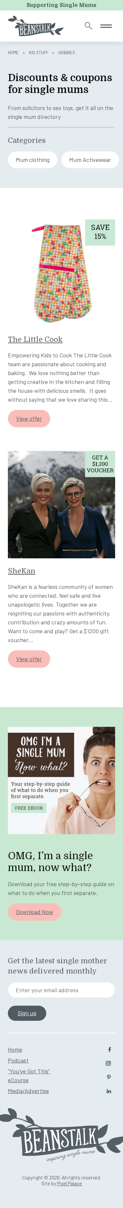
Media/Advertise (28, 1090)
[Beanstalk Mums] (36, 25)
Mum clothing (33, 159)
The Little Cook (35, 339)
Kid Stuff (38, 52)
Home (13, 52)
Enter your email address (47, 990)
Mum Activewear (90, 159)
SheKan (21, 571)
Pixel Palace (69, 1183)
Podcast (18, 1060)
